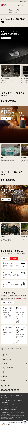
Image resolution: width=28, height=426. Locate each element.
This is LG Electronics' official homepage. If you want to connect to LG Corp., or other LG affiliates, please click (13, 417)
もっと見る (5, 349)
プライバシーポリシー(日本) (8, 400)
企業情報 (4, 376)
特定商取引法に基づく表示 (8, 409)
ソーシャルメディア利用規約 (9, 407)
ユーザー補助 (4, 402)
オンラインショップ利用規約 (9, 405)
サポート (4, 372)
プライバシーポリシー (7, 397)
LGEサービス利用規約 (16, 395)
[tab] (10, 11)
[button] (15, 4)
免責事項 (20, 400)
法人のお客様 (23, 1)
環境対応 (4, 380)
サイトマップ (4, 395)
